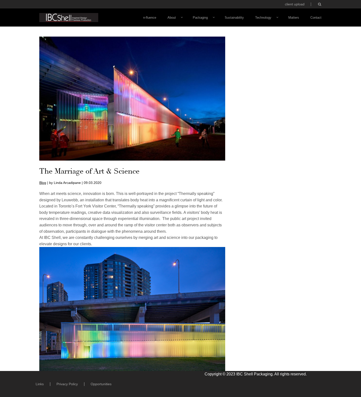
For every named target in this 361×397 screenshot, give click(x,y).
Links (40, 384)
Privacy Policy (67, 384)
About (171, 17)
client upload (295, 4)
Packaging (200, 17)
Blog (42, 183)
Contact (315, 17)
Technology (263, 17)
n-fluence (149, 17)
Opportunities (101, 384)
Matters (293, 17)
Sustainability (234, 17)
